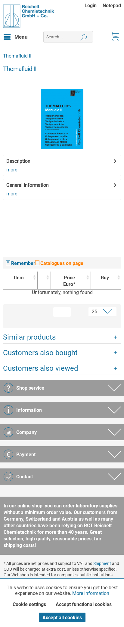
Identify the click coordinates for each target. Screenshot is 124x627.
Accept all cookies (62, 617)
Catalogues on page (61, 263)
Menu (21, 37)
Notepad (112, 5)
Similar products (29, 337)
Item (19, 278)
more (11, 170)
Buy (105, 278)
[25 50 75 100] (97, 311)
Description (18, 161)
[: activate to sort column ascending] (44, 281)
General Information (27, 185)
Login (91, 5)
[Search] (84, 37)
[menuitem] (94, 5)
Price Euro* (69, 281)
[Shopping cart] (114, 37)
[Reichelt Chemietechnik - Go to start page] (28, 16)
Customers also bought (40, 353)
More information (90, 593)
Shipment (102, 563)
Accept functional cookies (84, 604)
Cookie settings (29, 604)
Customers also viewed (40, 368)
